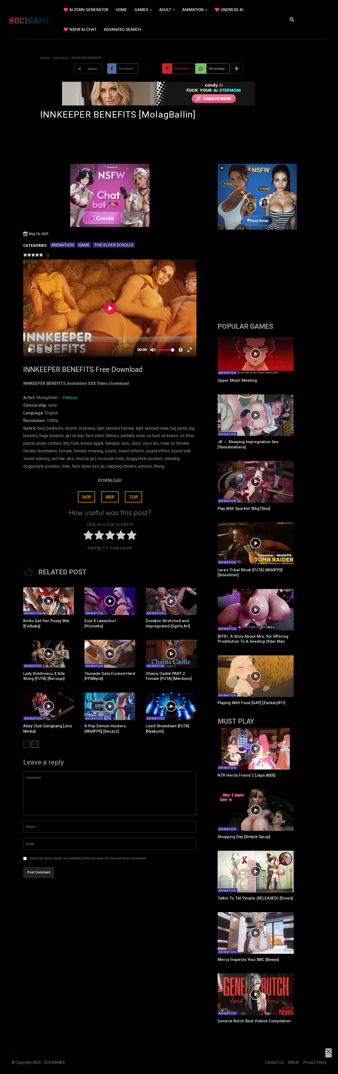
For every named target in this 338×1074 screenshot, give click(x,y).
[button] (292, 19)
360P (86, 497)
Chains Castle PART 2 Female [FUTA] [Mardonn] (169, 676)
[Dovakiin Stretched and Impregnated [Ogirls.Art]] (171, 601)
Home (44, 58)
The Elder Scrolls (113, 244)
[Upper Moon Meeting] (256, 354)
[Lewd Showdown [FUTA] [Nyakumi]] (171, 706)
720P (133, 497)
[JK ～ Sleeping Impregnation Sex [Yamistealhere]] (256, 415)
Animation (60, 58)
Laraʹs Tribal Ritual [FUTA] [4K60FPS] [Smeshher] (250, 572)
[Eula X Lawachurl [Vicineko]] (109, 601)
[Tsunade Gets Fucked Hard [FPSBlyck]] (109, 654)
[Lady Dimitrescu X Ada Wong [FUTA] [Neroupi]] (48, 654)
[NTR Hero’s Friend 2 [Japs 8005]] (256, 749)
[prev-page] (26, 744)
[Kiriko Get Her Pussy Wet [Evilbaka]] (48, 601)
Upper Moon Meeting (237, 380)
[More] (237, 68)
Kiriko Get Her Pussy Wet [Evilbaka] (46, 623)
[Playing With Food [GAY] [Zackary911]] (256, 676)
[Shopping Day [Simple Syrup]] (256, 810)
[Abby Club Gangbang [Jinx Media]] (48, 706)
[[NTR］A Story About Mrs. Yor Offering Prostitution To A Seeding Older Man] (256, 610)
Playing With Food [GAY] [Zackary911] (251, 703)
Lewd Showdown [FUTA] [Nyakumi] (167, 728)
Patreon (70, 398)
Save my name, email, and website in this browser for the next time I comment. (88, 858)
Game (84, 244)
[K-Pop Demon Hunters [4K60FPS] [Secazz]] (109, 706)
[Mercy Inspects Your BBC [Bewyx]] (256, 933)
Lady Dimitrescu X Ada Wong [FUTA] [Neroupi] (44, 676)
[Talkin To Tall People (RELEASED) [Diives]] (256, 871)
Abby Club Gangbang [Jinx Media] (47, 728)
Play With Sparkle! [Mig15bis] (244, 508)
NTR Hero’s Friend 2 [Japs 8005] (246, 775)
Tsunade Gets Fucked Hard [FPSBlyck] (109, 676)
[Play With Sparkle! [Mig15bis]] (256, 481)
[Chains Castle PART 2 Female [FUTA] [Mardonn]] (171, 654)
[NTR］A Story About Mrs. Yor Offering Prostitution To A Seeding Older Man (253, 639)
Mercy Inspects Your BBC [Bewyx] (248, 959)
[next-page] (35, 744)
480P (110, 497)
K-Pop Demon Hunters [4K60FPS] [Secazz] (105, 728)
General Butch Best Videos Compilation (254, 1021)
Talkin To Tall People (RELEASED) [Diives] (255, 898)
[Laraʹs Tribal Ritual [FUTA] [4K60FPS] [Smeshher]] (256, 543)
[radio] (88, 536)
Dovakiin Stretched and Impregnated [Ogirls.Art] (168, 623)
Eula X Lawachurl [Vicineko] (100, 623)
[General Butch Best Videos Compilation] (256, 994)
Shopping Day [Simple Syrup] (244, 837)
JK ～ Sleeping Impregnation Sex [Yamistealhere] (248, 444)
